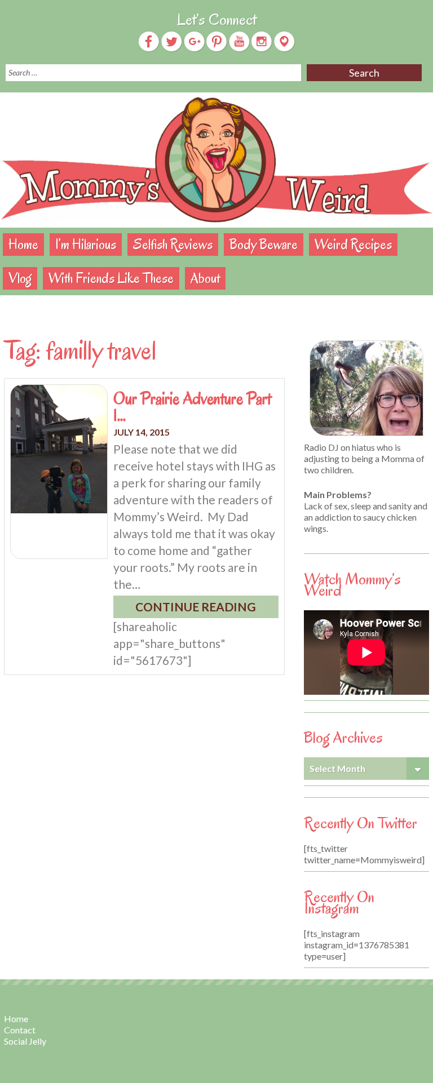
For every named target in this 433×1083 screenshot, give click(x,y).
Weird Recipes (353, 244)
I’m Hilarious (85, 244)
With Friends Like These (111, 278)
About (205, 278)
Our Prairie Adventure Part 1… (192, 407)
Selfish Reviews (173, 244)
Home (23, 244)
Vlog (20, 278)
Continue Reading (195, 607)
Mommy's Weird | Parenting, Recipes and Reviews (216, 160)
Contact (20, 1029)
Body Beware (263, 244)
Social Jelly (25, 1041)
